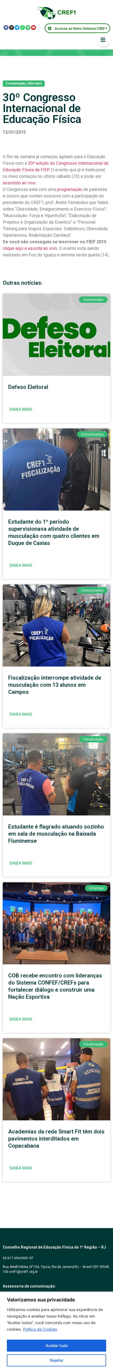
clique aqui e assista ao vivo (30, 248)
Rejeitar (56, 1360)
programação (69, 189)
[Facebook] (6, 27)
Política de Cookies (40, 1329)
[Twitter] (17, 27)
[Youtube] (33, 27)
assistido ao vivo (19, 182)
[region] (56, 1331)
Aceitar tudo (57, 1345)
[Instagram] (11, 27)
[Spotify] (28, 27)
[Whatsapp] (22, 27)
